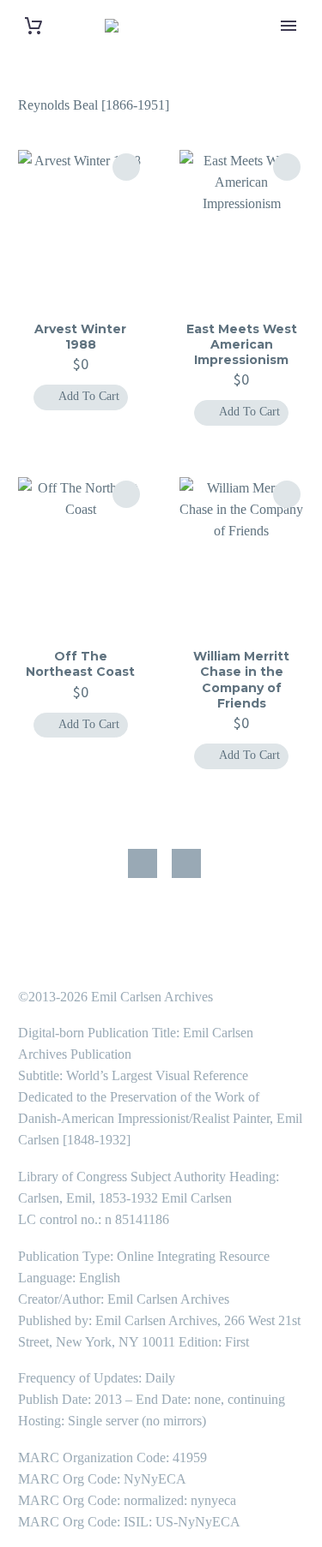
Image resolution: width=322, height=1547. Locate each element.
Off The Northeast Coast (80, 663)
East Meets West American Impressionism (241, 344)
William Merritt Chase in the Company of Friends (241, 679)
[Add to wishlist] (126, 167)
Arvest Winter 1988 (80, 336)
